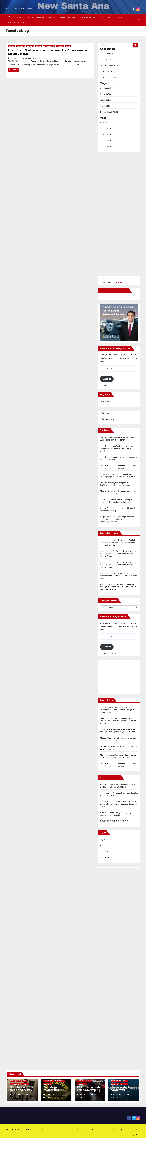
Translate (118, 282)
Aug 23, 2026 (17, 1094)
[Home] (9, 17)
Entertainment (67, 17)
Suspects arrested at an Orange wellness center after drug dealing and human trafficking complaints (117, 519)
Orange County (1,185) (109, 112)
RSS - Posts (105, 413)
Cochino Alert (116, 1080)
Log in (102, 840)
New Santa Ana (47, 1130)
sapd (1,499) (105, 106)
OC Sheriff (25, 1084)
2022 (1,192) (105, 147)
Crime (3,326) (106, 94)
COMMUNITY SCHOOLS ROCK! (114, 821)
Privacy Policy (134, 1135)
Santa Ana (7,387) (107, 53)
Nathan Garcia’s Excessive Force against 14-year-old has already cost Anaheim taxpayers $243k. (119, 804)
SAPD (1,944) (106, 72)
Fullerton (114, 1084)
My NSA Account (124, 1130)
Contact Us (108, 1130)
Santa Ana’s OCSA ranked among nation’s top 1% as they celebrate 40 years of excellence (118, 586)
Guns (24, 1080)
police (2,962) (106, 100)
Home (19, 17)
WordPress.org (106, 858)
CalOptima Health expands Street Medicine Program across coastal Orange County (118, 553)
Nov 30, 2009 (15, 58)
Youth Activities (17, 23)
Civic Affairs (20, 46)
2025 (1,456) (105, 128)
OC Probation (14, 1084)
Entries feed (105, 846)
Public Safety (59, 1080)
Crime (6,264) (106, 59)
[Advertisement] (119, 676)
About (85, 1130)
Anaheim (11, 46)
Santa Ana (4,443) (107, 88)
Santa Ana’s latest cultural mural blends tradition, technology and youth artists (118, 575)
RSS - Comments (107, 419)
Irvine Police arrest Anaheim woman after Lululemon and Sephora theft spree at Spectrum (117, 448)
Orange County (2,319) (109, 65)
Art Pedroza (30, 58)
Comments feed (106, 852)
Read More (13, 70)
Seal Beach (47, 1084)
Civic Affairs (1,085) (108, 78)
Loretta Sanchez (48, 46)
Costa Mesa (81, 1080)
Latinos (38, 46)
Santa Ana (107, 17)
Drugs (18, 1080)
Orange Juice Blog (111, 777)
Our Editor (135, 1130)
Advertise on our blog (95, 1130)
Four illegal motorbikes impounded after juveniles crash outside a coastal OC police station (118, 720)
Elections (30, 46)
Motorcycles (48, 1080)
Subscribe (107, 379)
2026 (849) (104, 122)
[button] (139, 20)
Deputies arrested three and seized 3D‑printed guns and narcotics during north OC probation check (118, 709)
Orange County (88, 17)
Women (68, 46)
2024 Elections (36, 17)
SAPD (120, 17)
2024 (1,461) (105, 134)
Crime (52, 17)
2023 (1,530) (105, 140)
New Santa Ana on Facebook (114, 290)
